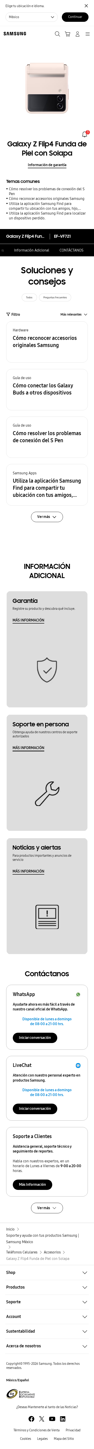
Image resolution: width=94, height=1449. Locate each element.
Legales (42, 1439)
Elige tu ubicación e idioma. (24, 6)
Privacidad (73, 1430)
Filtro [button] (15, 314)
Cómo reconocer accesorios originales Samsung (46, 198)
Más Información (32, 1184)
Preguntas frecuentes (55, 297)
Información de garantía (47, 165)
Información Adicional (31, 250)
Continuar (75, 17)
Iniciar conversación (35, 1037)
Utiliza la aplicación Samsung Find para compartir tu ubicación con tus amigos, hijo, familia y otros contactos (43, 206)
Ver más (43, 1208)
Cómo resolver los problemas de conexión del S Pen (47, 191)
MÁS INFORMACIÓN (28, 620)
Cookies (25, 1439)
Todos (29, 297)
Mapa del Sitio (64, 1439)
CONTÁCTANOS (72, 250)
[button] (47, 342)
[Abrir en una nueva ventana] (31, 1419)
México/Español (17, 1380)
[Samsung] (14, 34)
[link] (84, 134)
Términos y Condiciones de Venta (36, 1430)
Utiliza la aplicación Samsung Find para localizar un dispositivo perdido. (47, 215)
